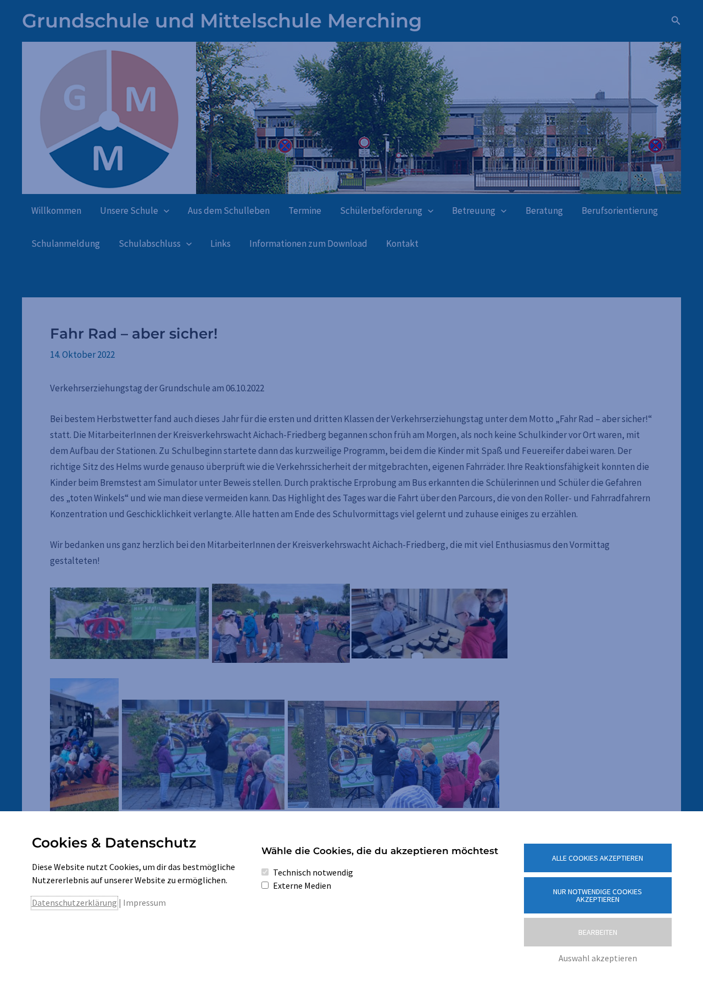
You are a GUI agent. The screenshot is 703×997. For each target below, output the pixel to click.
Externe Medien (302, 885)
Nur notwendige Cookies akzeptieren (597, 895)
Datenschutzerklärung (74, 902)
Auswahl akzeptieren (598, 957)
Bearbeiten (597, 932)
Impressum (144, 902)
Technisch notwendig (313, 872)
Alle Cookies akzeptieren (597, 858)
